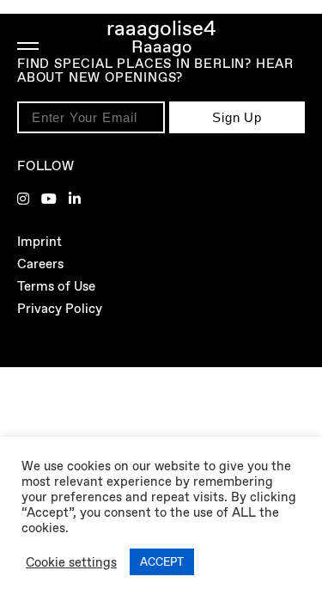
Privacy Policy (59, 309)
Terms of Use (56, 286)
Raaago (161, 46)
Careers (40, 264)
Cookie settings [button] (71, 562)
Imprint (39, 241)
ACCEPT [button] (162, 562)
